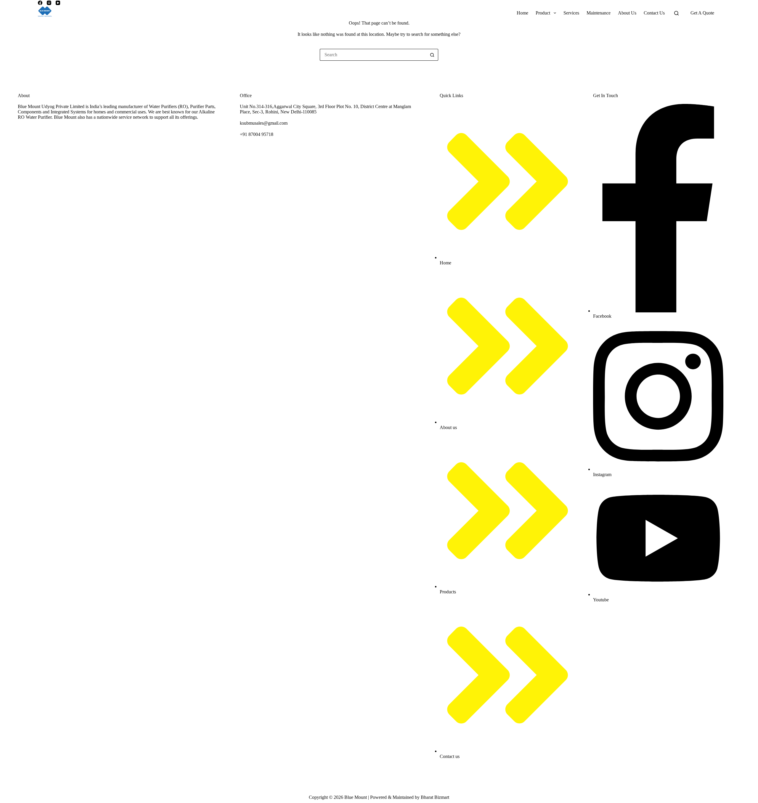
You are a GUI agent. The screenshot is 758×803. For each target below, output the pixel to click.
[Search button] (432, 55)
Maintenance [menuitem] (599, 12)
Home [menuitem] (522, 12)
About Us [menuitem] (627, 12)
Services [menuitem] (571, 12)
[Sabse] (45, 13)
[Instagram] (49, 3)
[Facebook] (40, 3)
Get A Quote (702, 12)
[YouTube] (58, 3)
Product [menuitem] (543, 12)
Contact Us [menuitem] (654, 12)
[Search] (676, 13)
